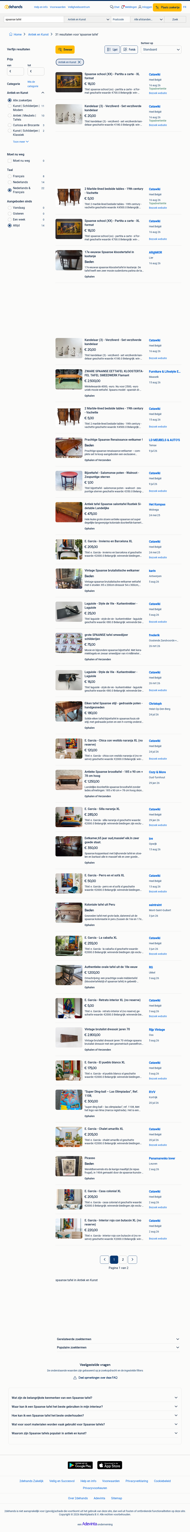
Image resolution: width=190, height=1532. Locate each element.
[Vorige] (104, 1260)
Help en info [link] (41, 7)
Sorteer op (147, 43)
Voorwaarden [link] (58, 7)
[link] (17, 7)
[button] (128, 7)
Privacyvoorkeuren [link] (95, 1488)
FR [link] (184, 7)
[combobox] (34, 19)
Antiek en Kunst (67, 62)
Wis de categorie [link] (32, 84)
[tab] (112, 50)
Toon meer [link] (19, 141)
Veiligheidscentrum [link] (79, 7)
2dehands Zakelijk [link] (31, 1481)
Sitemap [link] (116, 1498)
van (9, 65)
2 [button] (123, 1259)
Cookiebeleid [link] (162, 1481)
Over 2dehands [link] (78, 1498)
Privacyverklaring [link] (137, 1481)
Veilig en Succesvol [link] (62, 1481)
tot (29, 65)
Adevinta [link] (99, 1498)
